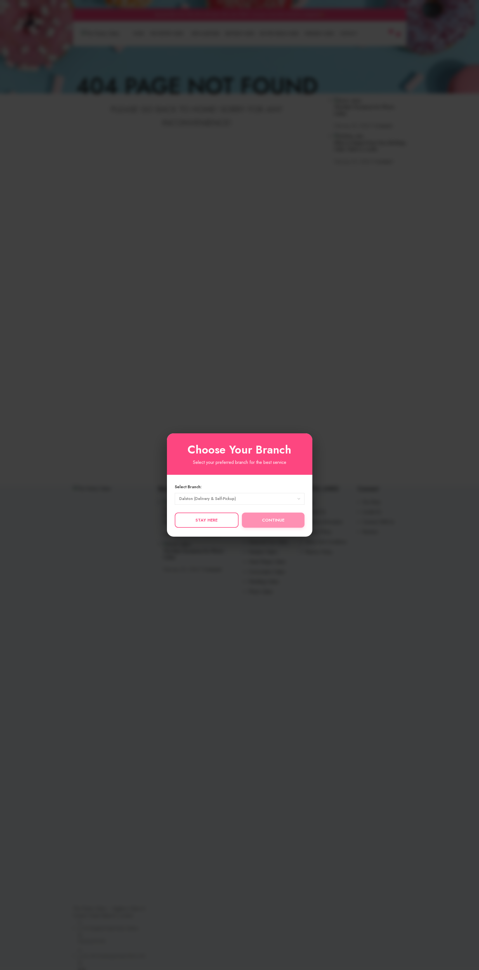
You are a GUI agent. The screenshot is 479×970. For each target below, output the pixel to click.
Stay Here (206, 520)
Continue (273, 520)
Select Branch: (188, 487)
